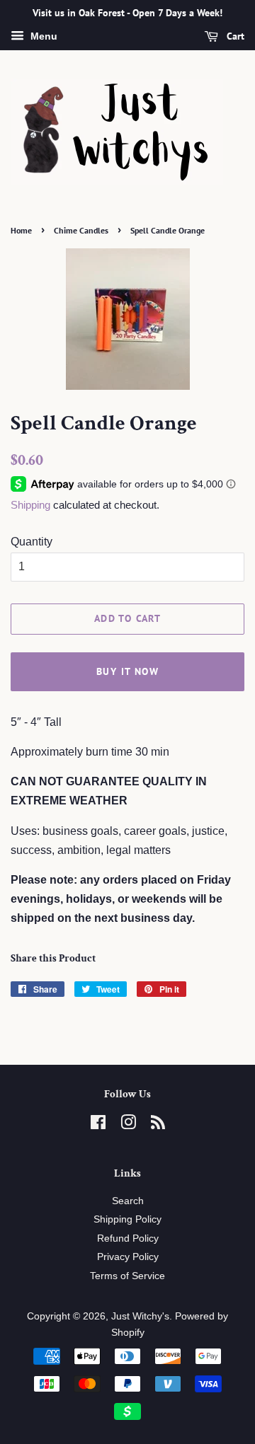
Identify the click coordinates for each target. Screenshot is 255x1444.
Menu (42, 36)
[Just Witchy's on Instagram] (128, 1125)
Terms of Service (127, 1276)
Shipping (30, 505)
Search (128, 1201)
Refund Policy (128, 1238)
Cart (234, 36)
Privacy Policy (128, 1257)
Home (21, 230)
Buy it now (127, 671)
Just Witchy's (140, 1316)
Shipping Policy (128, 1219)
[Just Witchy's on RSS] (158, 1125)
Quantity (31, 542)
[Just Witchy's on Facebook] (98, 1125)
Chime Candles (81, 230)
